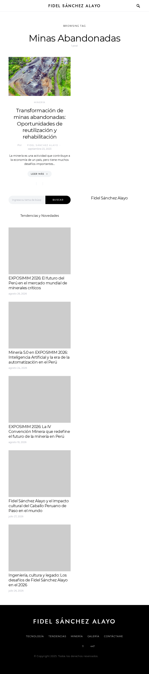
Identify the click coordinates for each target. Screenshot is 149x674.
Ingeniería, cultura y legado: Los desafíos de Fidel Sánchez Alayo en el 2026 (38, 580)
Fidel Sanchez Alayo (93, 237)
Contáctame (113, 636)
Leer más (37, 173)
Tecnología (35, 636)
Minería (39, 102)
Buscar (58, 199)
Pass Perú (117, 247)
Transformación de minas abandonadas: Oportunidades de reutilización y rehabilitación (40, 123)
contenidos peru (91, 251)
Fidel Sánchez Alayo (74, 6)
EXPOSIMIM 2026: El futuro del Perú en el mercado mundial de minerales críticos (38, 283)
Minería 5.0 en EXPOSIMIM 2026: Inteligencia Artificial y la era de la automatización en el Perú (39, 357)
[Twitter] (61, 646)
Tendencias (57, 636)
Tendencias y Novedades (39, 216)
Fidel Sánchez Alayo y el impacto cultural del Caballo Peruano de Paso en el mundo (39, 506)
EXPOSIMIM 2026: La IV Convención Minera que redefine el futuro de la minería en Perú (39, 431)
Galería (93, 636)
